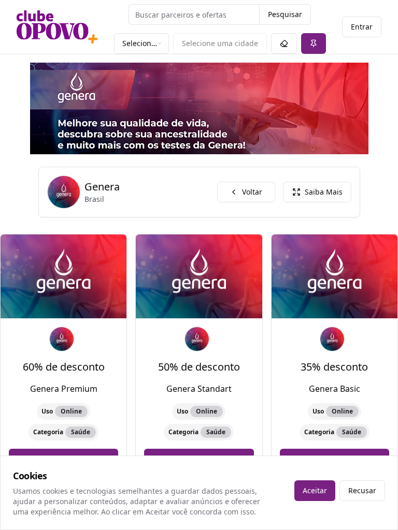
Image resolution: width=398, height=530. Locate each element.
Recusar (362, 490)
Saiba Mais (324, 192)
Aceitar (315, 490)
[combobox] (141, 43)
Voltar (252, 192)
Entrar (362, 27)
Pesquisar (285, 14)
